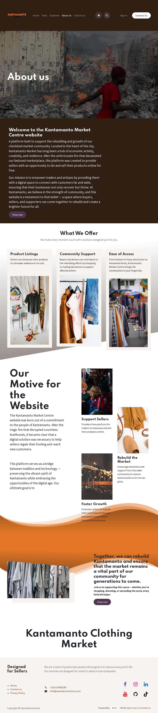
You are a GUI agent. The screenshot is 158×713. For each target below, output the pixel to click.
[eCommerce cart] (98, 15)
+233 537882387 (58, 687)
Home (13, 685)
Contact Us (141, 15)
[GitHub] (135, 694)
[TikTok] (146, 694)
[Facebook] (125, 684)
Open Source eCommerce (139, 708)
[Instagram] (135, 684)
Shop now (17, 214)
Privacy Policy (17, 692)
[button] (107, 15)
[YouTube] (125, 694)
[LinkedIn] (146, 684)
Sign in (123, 15)
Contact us (16, 689)
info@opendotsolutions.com (65, 691)
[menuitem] (35, 15)
